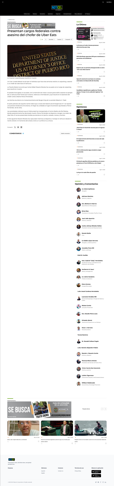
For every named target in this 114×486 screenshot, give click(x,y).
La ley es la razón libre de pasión (86, 172)
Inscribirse (109, 2)
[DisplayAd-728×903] (40, 26)
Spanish (43, 470)
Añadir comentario (65, 133)
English (43, 473)
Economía (42, 13)
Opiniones (50, 13)
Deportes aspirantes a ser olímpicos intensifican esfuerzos (88, 439)
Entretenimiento (67, 13)
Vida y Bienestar (78, 13)
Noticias (35, 13)
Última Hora (27, 13)
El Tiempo (87, 13)
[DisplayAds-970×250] (39, 409)
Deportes (58, 13)
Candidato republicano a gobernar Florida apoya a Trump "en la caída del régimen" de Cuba (90, 91)
